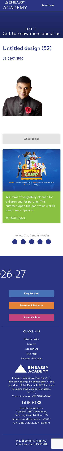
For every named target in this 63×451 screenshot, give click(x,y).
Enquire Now (31, 293)
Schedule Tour (31, 317)
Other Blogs (31, 139)
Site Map (31, 353)
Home (29, 28)
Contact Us (31, 348)
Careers (31, 343)
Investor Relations (31, 358)
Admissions (47, 5)
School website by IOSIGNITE (31, 444)
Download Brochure (31, 305)
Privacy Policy (31, 339)
